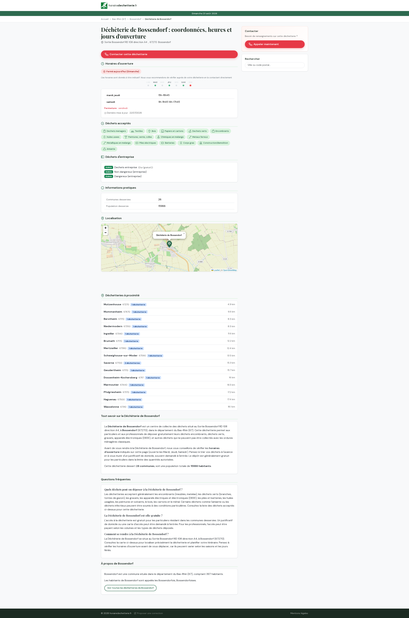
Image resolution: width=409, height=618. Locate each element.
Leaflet (216, 270)
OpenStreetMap (230, 270)
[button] (169, 244)
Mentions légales (299, 613)
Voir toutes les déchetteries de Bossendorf (130, 588)
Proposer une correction (150, 613)
